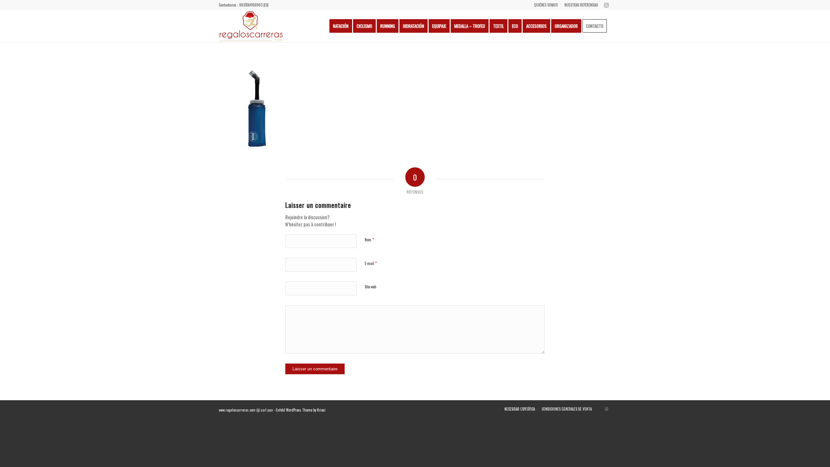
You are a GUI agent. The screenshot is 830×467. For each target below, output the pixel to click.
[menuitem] (546, 4)
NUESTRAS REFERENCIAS (581, 4)
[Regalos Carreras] (251, 26)
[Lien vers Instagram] (606, 5)
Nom (369, 239)
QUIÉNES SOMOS (546, 4)
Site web (370, 286)
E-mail (371, 263)
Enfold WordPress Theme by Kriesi (301, 410)
